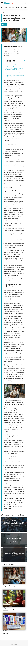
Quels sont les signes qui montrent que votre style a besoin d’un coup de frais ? (14, 69)
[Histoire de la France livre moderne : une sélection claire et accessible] (14, 575)
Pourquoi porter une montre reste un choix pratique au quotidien (14, 554)
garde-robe (14, 84)
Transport (14, 520)
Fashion (4, 24)
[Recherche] (19, 3)
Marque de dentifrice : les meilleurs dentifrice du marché (13, 632)
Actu (4, 607)
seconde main (14, 356)
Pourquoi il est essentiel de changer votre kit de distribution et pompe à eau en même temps (14, 523)
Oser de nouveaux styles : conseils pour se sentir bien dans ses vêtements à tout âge (14, 76)
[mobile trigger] (2, 3)
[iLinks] (9, 3)
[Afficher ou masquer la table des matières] (20, 61)
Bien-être (14, 536)
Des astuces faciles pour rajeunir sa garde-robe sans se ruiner (14, 72)
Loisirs (4, 584)
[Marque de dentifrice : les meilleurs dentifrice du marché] (14, 621)
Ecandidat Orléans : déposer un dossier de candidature (12, 609)
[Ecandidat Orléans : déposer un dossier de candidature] (14, 598)
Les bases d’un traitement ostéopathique (14, 539)
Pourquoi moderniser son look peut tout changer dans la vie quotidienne (13, 65)
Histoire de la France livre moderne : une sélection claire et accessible (12, 586)
